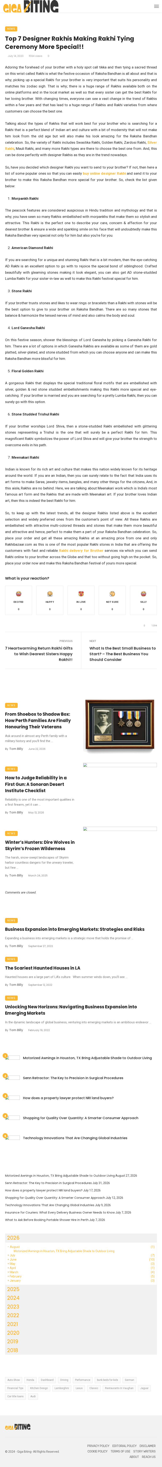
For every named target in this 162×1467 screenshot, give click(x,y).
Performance (82, 1380)
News (11, 29)
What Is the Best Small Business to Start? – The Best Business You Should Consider (122, 654)
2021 (12, 1324)
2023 (13, 1306)
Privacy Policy (98, 1446)
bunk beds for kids (107, 1380)
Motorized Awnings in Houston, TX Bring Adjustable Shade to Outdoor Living (87, 1058)
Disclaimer (148, 1446)
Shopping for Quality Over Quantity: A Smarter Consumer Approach (80, 1118)
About (134, 1457)
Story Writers (144, 1451)
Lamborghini (62, 1388)
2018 (12, 1350)
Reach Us (149, 1457)
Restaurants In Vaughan (119, 1388)
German (129, 1380)
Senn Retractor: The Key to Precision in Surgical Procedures (73, 1078)
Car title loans (15, 1396)
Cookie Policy (98, 1451)
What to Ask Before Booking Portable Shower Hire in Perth (47, 1220)
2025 (13, 1289)
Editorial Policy (124, 1446)
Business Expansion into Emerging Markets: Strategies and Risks (74, 929)
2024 (13, 1297)
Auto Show (13, 1380)
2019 (12, 1341)
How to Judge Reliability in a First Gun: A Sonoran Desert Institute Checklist (36, 784)
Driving (64, 1380)
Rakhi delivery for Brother (81, 550)
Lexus (79, 1388)
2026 (13, 1237)
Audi (33, 1396)
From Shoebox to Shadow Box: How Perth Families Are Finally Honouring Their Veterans (38, 720)
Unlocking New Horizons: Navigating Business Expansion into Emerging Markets (71, 1010)
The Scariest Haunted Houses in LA (42, 968)
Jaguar (144, 1388)
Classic (93, 1388)
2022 (13, 1315)
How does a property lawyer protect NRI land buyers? (68, 1098)
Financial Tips (15, 1388)
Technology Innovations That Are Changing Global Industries (75, 1138)
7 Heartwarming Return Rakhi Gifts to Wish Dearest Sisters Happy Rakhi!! (39, 654)
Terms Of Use (120, 1451)
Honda (30, 1380)
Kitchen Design (39, 1388)
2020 (13, 1332)
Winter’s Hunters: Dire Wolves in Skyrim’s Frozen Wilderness (40, 845)
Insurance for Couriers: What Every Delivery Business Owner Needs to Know (60, 1212)
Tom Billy (16, 749)
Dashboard (47, 1380)
